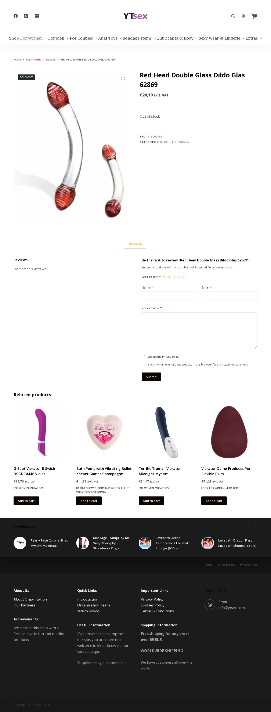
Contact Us (226, 565)
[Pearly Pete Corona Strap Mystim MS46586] (20, 543)
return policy (88, 611)
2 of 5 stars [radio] (168, 277)
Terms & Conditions (157, 611)
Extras (252, 38)
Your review (152, 308)
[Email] (37, 16)
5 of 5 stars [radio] (183, 277)
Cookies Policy (153, 605)
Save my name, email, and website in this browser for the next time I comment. (198, 364)
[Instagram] (26, 16)
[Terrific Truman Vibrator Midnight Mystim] (167, 432)
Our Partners (24, 605)
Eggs (204, 488)
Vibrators (37, 488)
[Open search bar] (233, 16)
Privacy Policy (171, 357)
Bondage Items (137, 38)
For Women (31, 38)
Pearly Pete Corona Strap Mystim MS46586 (49, 543)
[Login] (243, 16)
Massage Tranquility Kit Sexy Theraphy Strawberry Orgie (111, 543)
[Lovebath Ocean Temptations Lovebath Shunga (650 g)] (145, 543)
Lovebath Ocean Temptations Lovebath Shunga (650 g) (173, 543)
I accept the (163, 357)
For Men (56, 38)
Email (207, 287)
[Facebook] (16, 16)
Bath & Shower (86, 488)
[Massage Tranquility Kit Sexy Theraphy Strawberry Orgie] (82, 543)
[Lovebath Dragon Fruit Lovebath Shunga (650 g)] (207, 543)
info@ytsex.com (231, 607)
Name (147, 287)
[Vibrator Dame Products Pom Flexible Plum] (229, 432)
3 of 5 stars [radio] (173, 277)
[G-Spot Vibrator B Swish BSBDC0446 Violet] (42, 432)
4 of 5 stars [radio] (178, 277)
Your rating (151, 277)
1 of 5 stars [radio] (164, 277)
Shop (14, 38)
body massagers (109, 488)
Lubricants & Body (175, 38)
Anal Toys (107, 38)
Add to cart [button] (26, 501)
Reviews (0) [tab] (135, 244)
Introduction (87, 599)
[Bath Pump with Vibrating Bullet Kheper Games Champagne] (104, 432)
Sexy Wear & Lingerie (219, 38)
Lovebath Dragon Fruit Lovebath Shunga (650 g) (237, 543)
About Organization (30, 599)
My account (248, 565)
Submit (151, 377)
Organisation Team (93, 605)
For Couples (81, 38)
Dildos (165, 142)
